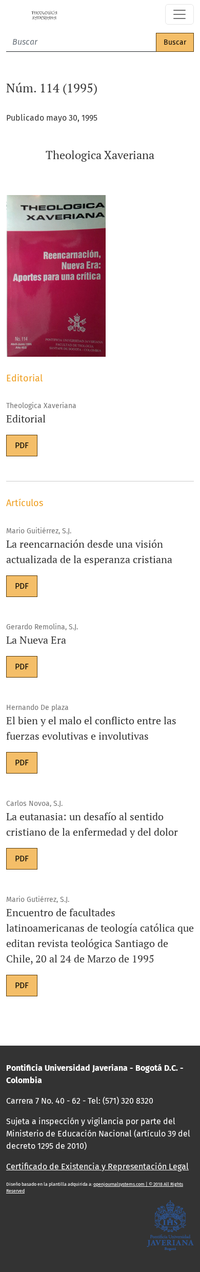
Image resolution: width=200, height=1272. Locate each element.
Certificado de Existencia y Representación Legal (97, 1166)
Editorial (26, 419)
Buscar (175, 42)
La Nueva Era (36, 640)
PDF (22, 445)
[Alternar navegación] (179, 14)
